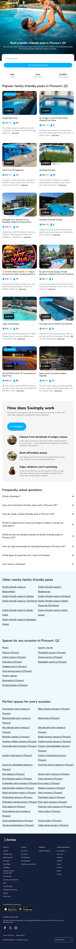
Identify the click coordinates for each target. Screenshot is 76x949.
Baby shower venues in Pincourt (54, 708)
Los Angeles (61, 851)
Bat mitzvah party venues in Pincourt (51, 730)
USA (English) (60, 940)
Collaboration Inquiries (10, 890)
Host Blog (6, 867)
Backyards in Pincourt (13, 680)
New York (60, 854)
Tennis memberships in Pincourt (18, 825)
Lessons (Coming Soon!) (10, 880)
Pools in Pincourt (10, 652)
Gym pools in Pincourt (49, 783)
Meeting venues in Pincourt (51, 788)
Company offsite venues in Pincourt (19, 741)
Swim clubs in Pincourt (49, 811)
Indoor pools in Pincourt (14, 657)
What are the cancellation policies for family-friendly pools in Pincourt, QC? (32, 536)
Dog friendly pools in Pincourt (17, 778)
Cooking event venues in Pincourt (54, 741)
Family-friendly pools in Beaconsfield (14, 589)
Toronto (59, 874)
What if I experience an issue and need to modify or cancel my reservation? (32, 524)
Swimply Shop (7, 854)
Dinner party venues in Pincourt (53, 774)
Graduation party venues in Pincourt (20, 783)
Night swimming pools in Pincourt (19, 792)
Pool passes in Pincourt (13, 806)
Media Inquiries (8, 857)
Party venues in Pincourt (50, 792)
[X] (10, 928)
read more (15, 133)
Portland (59, 857)
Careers (5, 851)
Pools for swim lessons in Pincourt (55, 806)
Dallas (59, 871)
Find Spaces (17, 426)
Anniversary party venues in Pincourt (16, 711)
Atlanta (59, 861)
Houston (59, 867)
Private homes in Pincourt (15, 685)
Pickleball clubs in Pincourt (51, 797)
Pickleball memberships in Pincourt (19, 801)
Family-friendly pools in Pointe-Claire (17, 612)
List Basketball (25, 861)
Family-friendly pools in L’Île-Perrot (19, 600)
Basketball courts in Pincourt (52, 661)
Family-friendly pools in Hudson (18, 596)
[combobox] (38, 58)
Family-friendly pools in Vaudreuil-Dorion (19, 622)
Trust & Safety (7, 886)
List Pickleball (25, 857)
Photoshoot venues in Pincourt (17, 797)
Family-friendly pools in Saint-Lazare (53, 612)
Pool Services (7, 876)
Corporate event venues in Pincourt (19, 746)
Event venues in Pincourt (50, 778)
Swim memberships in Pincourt (17, 820)
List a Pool (24, 851)
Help (4, 883)
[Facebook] (5, 928)
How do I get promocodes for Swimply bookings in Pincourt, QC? (34, 546)
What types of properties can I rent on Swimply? (26, 555)
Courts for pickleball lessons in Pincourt (17, 767)
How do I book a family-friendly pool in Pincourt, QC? (28, 514)
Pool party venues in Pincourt (52, 801)
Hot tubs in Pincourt (12, 661)
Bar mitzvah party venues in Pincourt (16, 730)
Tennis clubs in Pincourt (50, 820)
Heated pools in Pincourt (14, 666)
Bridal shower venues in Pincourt (54, 736)
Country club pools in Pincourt (17, 755)
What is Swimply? (11, 496)
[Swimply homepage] (38, 3)
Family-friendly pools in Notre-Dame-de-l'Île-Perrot (53, 603)
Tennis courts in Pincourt (50, 657)
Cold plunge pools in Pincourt (17, 671)
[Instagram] (16, 928)
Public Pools (7, 896)
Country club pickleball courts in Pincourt (54, 748)
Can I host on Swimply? (13, 564)
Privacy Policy (20, 935)
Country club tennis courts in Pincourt (52, 757)
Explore (5, 893)
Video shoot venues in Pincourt (53, 825)
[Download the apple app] (10, 909)
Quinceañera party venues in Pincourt (16, 813)
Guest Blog (6, 864)
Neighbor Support (44, 851)
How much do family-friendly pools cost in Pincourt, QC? (30, 505)
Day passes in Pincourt (13, 774)
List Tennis (24, 854)
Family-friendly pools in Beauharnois (49, 589)
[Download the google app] (26, 909)
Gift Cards (6, 861)
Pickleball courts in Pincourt (52, 652)
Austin (59, 864)
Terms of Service (8, 935)
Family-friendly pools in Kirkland (54, 596)
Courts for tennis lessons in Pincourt (56, 764)
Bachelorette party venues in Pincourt (16, 720)
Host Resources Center (28, 864)
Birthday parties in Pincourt (15, 736)
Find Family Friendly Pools (39, 65)
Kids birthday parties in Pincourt (18, 788)
